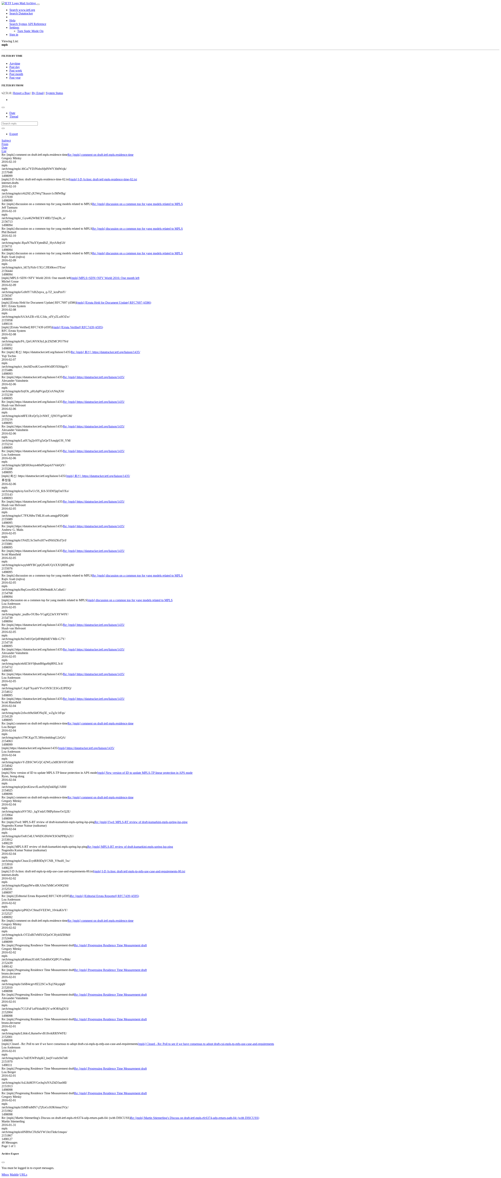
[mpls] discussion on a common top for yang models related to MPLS (130, 600)
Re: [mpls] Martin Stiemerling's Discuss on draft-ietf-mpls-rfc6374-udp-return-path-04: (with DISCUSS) (194, 1118)
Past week (15, 70)
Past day (14, 67)
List (4, 151)
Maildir (14, 1174)
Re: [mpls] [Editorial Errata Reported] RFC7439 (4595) (104, 896)
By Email (38, 93)
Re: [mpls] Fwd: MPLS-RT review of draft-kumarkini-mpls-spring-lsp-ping (141, 822)
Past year (15, 77)
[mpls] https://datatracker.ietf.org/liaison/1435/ (86, 748)
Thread (13, 116)
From (5, 144)
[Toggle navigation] (38, 4)
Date (12, 113)
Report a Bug (21, 93)
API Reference (37, 24)
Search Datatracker (21, 13)
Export (13, 134)
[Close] (3, 1162)
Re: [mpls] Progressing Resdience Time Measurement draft (110, 945)
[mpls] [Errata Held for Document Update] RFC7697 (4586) (113, 302)
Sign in (13, 34)
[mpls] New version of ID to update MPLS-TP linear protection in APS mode (145, 772)
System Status (54, 93)
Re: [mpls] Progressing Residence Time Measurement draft (110, 970)
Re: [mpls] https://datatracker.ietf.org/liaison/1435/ (93, 377)
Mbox (5, 1174)
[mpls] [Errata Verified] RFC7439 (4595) (77, 327)
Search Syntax (18, 24)
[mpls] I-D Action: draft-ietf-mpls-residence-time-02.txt (103, 179)
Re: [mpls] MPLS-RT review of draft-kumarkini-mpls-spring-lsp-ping (130, 846)
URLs (23, 1174)
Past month (16, 74)
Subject (6, 140)
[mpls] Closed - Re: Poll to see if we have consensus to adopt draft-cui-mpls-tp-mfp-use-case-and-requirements (206, 1044)
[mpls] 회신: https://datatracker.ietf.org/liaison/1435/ (98, 476)
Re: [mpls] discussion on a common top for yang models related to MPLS (137, 204)
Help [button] (12, 20)
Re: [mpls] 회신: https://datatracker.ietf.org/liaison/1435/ (105, 352)
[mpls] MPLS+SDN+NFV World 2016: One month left (104, 278)
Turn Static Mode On (30, 31)
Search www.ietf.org (22, 10)
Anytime (14, 63)
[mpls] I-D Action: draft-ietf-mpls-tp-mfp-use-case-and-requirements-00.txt (139, 871)
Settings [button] (14, 27)
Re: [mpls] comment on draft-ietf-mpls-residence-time (100, 154)
